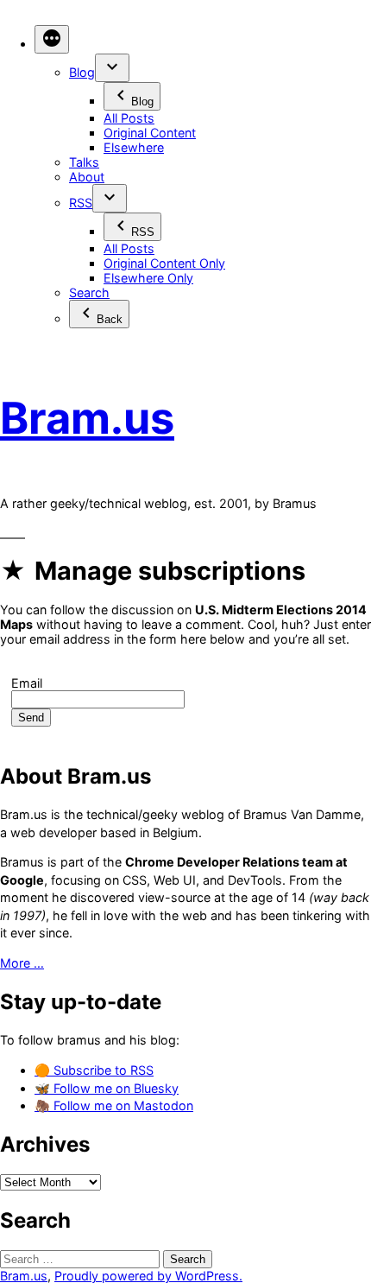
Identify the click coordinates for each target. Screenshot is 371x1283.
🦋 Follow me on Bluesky (107, 1088)
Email (26, 683)
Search (89, 292)
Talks (84, 162)
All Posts (129, 118)
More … (22, 963)
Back (110, 319)
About (86, 176)
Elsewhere (134, 147)
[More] (52, 39)
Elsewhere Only (148, 277)
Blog (82, 72)
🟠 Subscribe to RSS (94, 1070)
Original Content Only (164, 263)
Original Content (150, 132)
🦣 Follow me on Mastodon (114, 1105)
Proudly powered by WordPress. (148, 1275)
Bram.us (87, 417)
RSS (80, 202)
